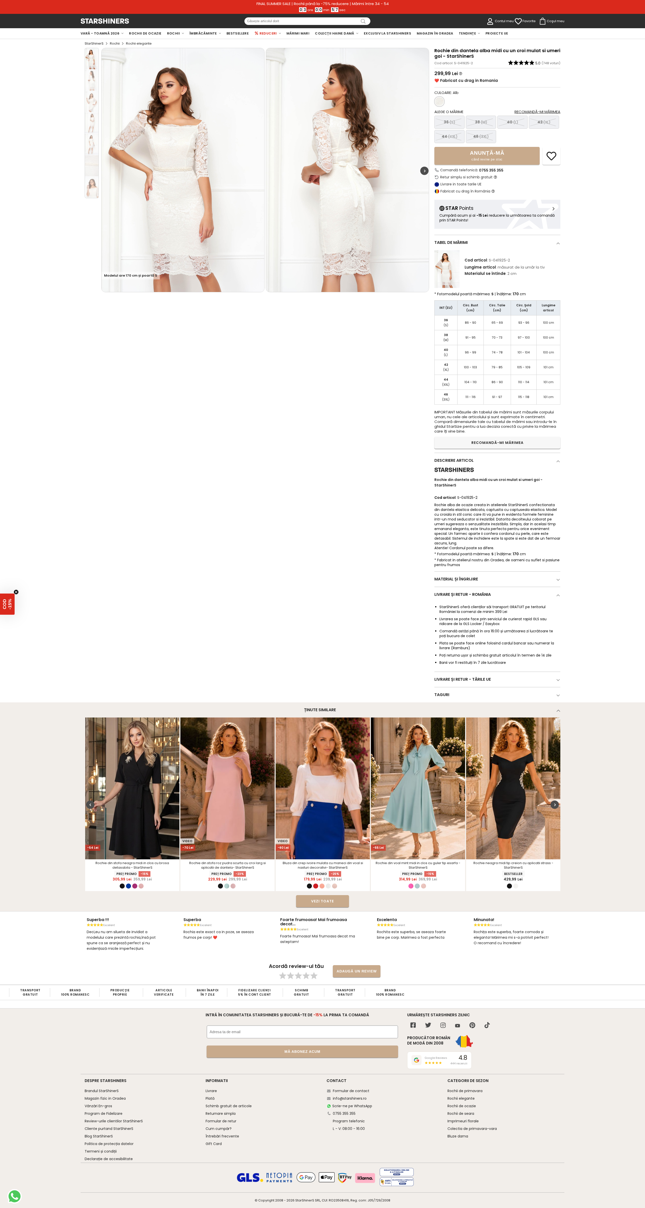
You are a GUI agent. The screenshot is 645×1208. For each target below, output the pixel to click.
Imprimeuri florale (463, 1121)
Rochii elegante (461, 1098)
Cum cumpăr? (219, 1128)
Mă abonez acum (302, 1052)
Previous (90, 805)
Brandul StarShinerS (102, 1090)
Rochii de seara (460, 1113)
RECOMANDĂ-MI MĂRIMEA (497, 442)
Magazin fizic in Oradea (105, 1098)
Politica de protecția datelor (109, 1143)
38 (481, 122)
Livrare (211, 1090)
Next (424, 171)
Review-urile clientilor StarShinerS (114, 1121)
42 (544, 122)
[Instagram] (443, 1025)
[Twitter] (428, 1025)
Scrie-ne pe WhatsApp (352, 1105)
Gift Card (214, 1143)
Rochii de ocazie (461, 1105)
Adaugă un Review (357, 971)
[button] (7, 604)
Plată (210, 1098)
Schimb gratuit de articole (229, 1105)
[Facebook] (413, 1025)
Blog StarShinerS (99, 1136)
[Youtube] (457, 1026)
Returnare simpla (221, 1113)
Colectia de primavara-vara (472, 1128)
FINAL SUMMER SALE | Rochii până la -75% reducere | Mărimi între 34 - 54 (322, 3)
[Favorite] (518, 21)
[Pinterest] (472, 1025)
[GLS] (250, 1181)
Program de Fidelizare (103, 1113)
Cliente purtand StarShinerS (109, 1128)
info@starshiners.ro (350, 1098)
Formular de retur (221, 1121)
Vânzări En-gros (98, 1105)
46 (481, 136)
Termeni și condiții (101, 1151)
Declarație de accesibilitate (109, 1158)
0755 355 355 (491, 170)
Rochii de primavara (464, 1090)
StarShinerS (94, 43)
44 (450, 136)
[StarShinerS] (454, 474)
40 (512, 122)
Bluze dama (457, 1136)
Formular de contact (351, 1090)
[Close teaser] (16, 592)
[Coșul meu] (542, 21)
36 (449, 122)
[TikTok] (487, 1025)
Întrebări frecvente (222, 1136)
